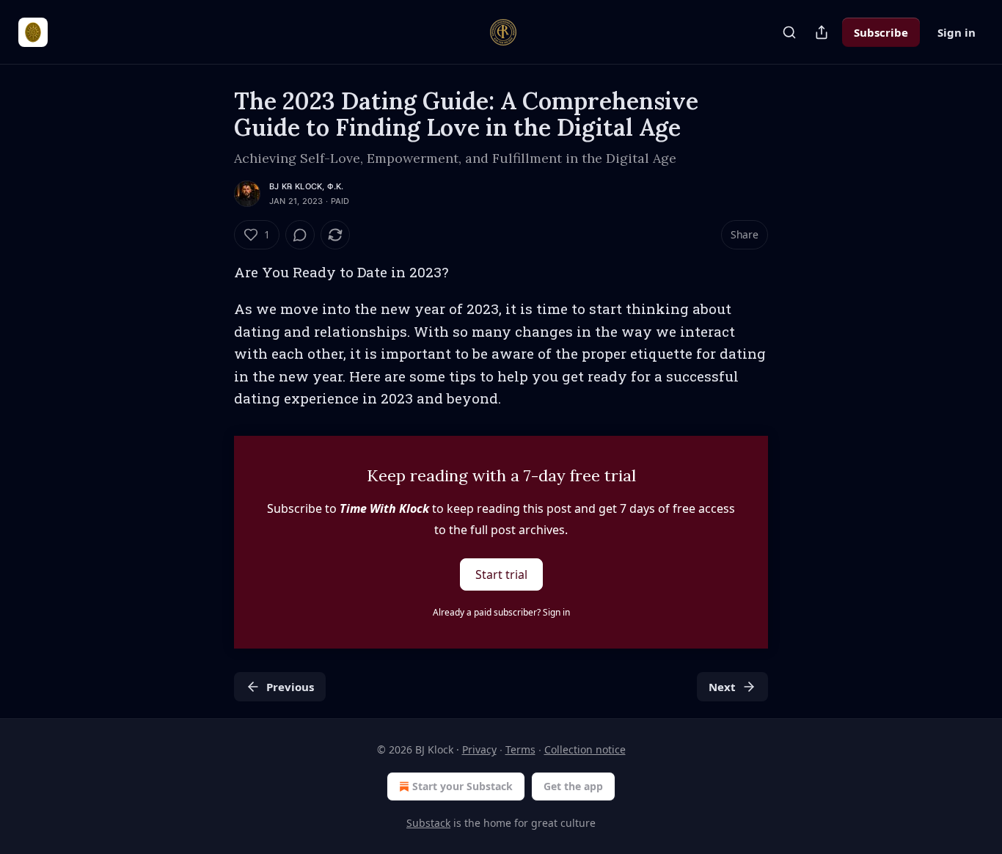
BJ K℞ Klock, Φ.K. (306, 186)
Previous (290, 686)
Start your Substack (462, 786)
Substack (428, 823)
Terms (520, 749)
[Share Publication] (821, 32)
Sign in (956, 32)
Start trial (501, 574)
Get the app (573, 786)
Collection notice (585, 749)
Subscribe (881, 32)
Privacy (479, 749)
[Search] (789, 32)
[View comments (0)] (300, 234)
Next (722, 686)
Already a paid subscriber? (501, 612)
